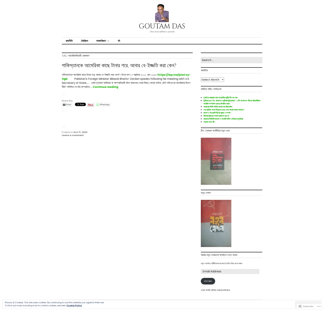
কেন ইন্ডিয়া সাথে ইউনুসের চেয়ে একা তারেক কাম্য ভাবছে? (224, 109)
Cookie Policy (74, 305)
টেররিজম (84, 41)
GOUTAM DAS (162, 26)
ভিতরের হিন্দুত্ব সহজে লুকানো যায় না (216, 115)
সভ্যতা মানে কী (209, 121)
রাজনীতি (69, 41)
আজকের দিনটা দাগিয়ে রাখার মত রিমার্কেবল (218, 106)
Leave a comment (73, 135)
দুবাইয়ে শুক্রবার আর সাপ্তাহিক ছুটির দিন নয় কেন (221, 97)
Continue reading (105, 87)
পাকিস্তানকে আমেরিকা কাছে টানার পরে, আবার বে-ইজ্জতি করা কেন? (119, 65)
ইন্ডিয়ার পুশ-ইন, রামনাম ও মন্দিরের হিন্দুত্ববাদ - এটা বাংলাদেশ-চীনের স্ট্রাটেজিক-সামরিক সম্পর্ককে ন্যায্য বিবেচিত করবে (232, 102)
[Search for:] (231, 60)
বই (119, 41)
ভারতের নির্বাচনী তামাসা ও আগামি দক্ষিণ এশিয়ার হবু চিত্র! (223, 118)
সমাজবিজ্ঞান (101, 41)
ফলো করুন (208, 281)
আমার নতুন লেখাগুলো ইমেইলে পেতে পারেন (219, 255)
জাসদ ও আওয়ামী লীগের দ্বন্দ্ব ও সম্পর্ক (217, 112)
